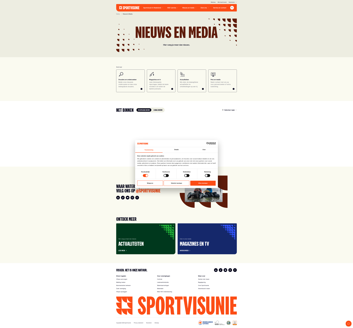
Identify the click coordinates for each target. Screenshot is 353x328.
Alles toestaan (202, 183)
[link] (135, 279)
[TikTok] (123, 197)
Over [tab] (204, 149)
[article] (145, 238)
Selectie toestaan (176, 183)
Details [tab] (176, 149)
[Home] (129, 7)
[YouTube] (127, 197)
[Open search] (232, 8)
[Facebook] (137, 197)
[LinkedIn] (118, 197)
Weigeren (150, 183)
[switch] (166, 175)
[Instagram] (132, 197)
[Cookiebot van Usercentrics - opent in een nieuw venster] (208, 143)
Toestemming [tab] (149, 150)
